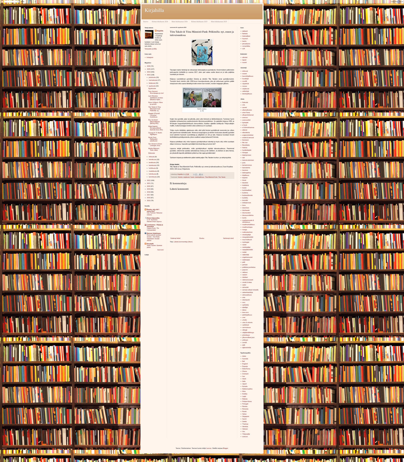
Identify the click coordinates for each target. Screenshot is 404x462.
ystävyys (245, 340)
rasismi (244, 275)
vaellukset (245, 325)
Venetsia (245, 426)
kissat (244, 180)
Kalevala (245, 102)
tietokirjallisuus (199, 177)
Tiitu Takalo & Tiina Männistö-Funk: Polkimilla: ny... (154, 108)
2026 (149, 66)
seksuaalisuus (247, 295)
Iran (243, 376)
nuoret (244, 62)
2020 (149, 186)
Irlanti (244, 379)
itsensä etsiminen (248, 160)
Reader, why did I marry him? (153, 210)
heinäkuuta (153, 159)
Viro (243, 431)
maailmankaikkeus (248, 224)
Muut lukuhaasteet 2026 (180, 21)
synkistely (245, 305)
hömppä (245, 152)
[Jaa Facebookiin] (200, 174)
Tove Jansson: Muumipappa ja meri (156, 92)
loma (244, 205)
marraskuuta (153, 80)
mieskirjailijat (246, 234)
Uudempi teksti (175, 238)
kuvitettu (245, 198)
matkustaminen (247, 232)
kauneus (245, 170)
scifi (243, 48)
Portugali (245, 404)
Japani (244, 384)
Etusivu (145, 21)
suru (243, 302)
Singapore (245, 416)
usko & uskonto (247, 322)
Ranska (244, 406)
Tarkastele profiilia (151, 49)
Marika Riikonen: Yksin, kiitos (153, 149)
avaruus (245, 117)
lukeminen (245, 208)
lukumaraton (246, 213)
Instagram (150, 57)
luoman (209, 448)
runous (244, 86)
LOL (243, 105)
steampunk (246, 300)
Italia (243, 381)
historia (180, 177)
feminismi (245, 140)
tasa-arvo (245, 312)
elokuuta (152, 156)
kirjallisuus (245, 175)
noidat (244, 252)
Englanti (245, 364)
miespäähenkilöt (247, 237)
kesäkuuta (152, 162)
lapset (244, 60)
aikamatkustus (247, 110)
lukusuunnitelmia (247, 215)
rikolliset (245, 277)
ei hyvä (244, 125)
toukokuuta (153, 165)
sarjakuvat (186, 177)
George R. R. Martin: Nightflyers (155, 133)
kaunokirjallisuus (247, 76)
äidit (243, 345)
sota (243, 297)
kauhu (244, 41)
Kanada (244, 386)
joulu (243, 162)
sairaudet (245, 287)
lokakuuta (152, 83)
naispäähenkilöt (247, 249)
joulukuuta (152, 77)
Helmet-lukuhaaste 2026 (160, 21)
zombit (244, 342)
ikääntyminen (246, 155)
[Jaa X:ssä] (198, 174)
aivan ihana (246, 112)
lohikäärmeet (246, 203)
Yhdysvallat (246, 434)
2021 (149, 183)
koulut (244, 188)
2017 (149, 195)
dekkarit (245, 31)
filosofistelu (246, 145)
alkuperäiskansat (248, 115)
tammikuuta (153, 177)
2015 (149, 200)
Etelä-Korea (246, 369)
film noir (245, 142)
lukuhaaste (246, 210)
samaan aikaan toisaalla (250, 290)
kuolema (245, 193)
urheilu (244, 320)
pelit (243, 262)
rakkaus (245, 272)
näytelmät (245, 83)
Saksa (244, 414)
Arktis (244, 356)
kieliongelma (246, 173)
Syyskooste (152, 88)
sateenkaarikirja (247, 292)
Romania (245, 409)
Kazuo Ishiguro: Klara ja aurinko (155, 103)
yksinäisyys (246, 335)
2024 (149, 72)
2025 (149, 69)
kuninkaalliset (246, 190)
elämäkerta (246, 132)
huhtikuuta (152, 168)
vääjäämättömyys (248, 332)
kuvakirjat (245, 78)
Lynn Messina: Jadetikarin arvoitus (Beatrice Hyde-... (155, 97)
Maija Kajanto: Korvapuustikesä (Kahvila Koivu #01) (155, 128)
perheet (244, 265)
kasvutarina (246, 167)
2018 (149, 192)
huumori (245, 38)
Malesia (244, 399)
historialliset (246, 36)
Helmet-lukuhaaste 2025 (199, 21)
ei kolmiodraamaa (248, 127)
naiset (244, 244)
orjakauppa (246, 260)
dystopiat (245, 122)
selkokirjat (245, 91)
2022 (149, 180)
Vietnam (245, 429)
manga (244, 229)
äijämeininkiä (246, 347)
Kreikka (244, 394)
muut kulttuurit (247, 239)
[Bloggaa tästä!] (196, 174)
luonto (244, 218)
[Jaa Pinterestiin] (202, 174)
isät (243, 157)
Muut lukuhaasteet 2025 (219, 21)
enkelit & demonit (248, 137)
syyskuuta (152, 86)
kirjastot (244, 177)
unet (243, 317)
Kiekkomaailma (247, 389)
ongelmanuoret (247, 257)
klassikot (245, 183)
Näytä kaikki (160, 249)
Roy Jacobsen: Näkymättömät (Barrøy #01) (154, 121)
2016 (149, 197)
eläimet (244, 130)
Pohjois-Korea (247, 401)
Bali (243, 361)
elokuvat (245, 71)
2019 (149, 189)
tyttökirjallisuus (247, 315)
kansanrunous (247, 165)
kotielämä (245, 185)
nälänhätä (245, 255)
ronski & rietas (247, 282)
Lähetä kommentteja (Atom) (183, 242)
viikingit (244, 330)
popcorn (245, 270)
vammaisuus (246, 327)
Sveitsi (244, 421)
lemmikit (245, 200)
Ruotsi (244, 411)
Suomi (192, 177)
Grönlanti (245, 374)
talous (244, 310)
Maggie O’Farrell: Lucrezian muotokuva (154, 115)
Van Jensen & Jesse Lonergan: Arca (155, 144)
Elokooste (151, 153)
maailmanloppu (247, 227)
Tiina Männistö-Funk (211, 177)
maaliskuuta (153, 171)
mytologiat (245, 242)
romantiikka (246, 46)
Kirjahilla (154, 10)
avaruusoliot (246, 120)
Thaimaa (245, 424)
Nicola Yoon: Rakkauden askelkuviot (152, 139)
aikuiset (244, 57)
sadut (244, 285)
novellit (244, 81)
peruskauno (246, 43)
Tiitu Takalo (221, 177)
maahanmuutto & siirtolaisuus (248, 221)
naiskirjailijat (246, 247)
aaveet (244, 107)
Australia (245, 359)
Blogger (225, 448)
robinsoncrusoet (247, 280)
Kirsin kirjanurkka (153, 218)
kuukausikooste (247, 195)
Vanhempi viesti (228, 238)
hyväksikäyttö (246, 150)
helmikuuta (152, 174)
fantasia (245, 33)
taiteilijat (245, 307)
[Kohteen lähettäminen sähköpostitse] (194, 174)
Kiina (244, 391)
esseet (244, 73)
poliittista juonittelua (248, 267)
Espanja (245, 366)
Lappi (244, 396)
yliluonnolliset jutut (248, 337)
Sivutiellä (150, 244)
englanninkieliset (247, 135)
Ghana (244, 371)
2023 (149, 75)
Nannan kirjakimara (154, 233)
